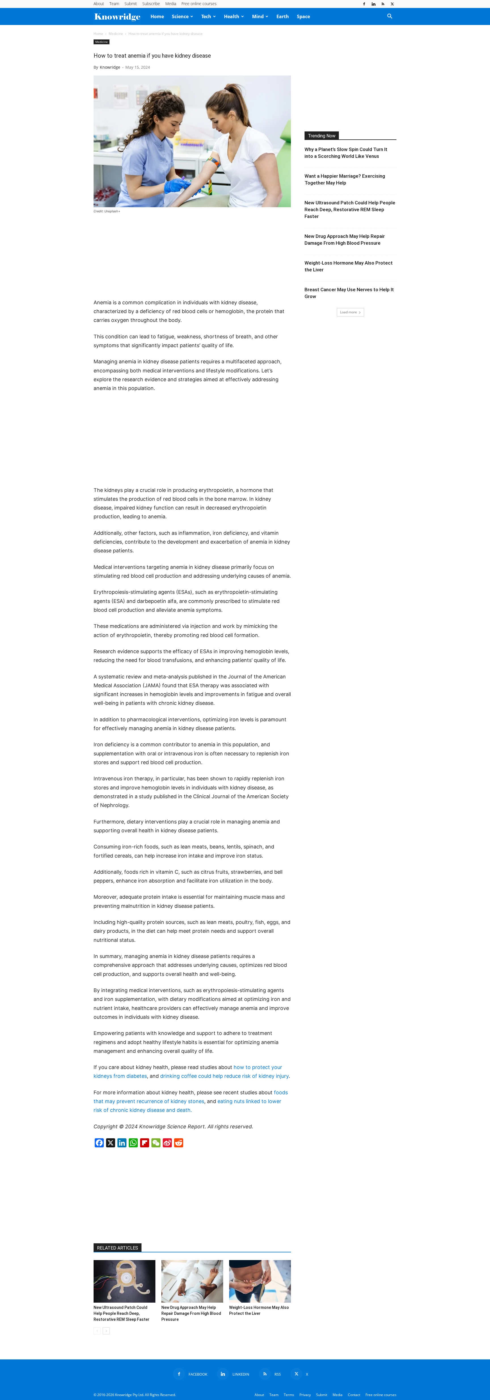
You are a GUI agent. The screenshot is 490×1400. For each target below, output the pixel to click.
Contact (354, 1394)
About (99, 3)
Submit (130, 3)
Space (303, 16)
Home (157, 16)
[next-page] (106, 1330)
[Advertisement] (192, 256)
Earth (282, 16)
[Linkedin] (373, 4)
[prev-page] (97, 1330)
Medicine (116, 33)
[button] (389, 17)
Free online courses (199, 3)
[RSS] (383, 4)
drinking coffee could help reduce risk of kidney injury (224, 1076)
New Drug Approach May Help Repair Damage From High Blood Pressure (191, 1313)
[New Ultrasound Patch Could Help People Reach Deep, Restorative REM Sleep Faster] (124, 1281)
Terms (289, 1394)
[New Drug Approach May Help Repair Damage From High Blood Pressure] (192, 1281)
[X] (392, 4)
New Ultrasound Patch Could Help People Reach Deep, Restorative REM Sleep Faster (121, 1313)
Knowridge (110, 67)
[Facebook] (364, 4)
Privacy (305, 1394)
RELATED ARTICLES (117, 1248)
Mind (258, 16)
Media (170, 3)
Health (231, 16)
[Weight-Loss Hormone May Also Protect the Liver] (260, 1281)
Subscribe (151, 3)
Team (114, 3)
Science (180, 16)
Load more (348, 312)
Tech (206, 16)
